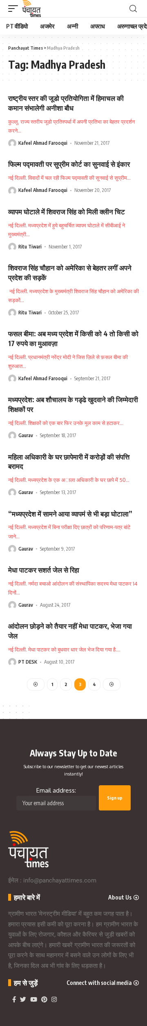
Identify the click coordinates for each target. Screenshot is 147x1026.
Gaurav (25, 435)
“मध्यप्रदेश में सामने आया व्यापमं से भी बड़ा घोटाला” (70, 513)
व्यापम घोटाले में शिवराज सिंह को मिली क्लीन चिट (66, 211)
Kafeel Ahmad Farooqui (42, 143)
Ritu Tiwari (30, 247)
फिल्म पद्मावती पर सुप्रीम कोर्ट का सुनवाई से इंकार (69, 163)
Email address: (56, 790)
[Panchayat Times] (31, 8)
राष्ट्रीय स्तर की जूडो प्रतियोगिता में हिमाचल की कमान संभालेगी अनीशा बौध (66, 103)
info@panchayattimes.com (59, 880)
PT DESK (27, 662)
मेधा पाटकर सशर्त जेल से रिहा (43, 569)
